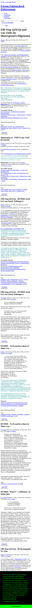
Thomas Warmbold (25, 50)
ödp (14, 126)
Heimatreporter (15, 279)
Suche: (2, 21)
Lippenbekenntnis (5, 284)
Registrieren (7, 15)
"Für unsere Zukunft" (6, 223)
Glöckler (24, 128)
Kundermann (14, 281)
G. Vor (13, 284)
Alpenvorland (4, 191)
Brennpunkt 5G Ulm (20, 559)
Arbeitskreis (20, 414)
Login (5, 13)
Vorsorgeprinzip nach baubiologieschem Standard (17, 153)
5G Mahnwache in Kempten (8, 149)
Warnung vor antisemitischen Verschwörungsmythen (15, 261)
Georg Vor (12, 213)
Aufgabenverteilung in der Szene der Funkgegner (14, 404)
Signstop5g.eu (20, 191)
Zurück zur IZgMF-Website (8, 2)
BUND (10, 126)
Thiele (8, 281)
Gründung (26, 414)
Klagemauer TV (5, 104)
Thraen (26, 279)
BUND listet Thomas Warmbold (9, 67)
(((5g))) (25, 284)
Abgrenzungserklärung (7, 282)
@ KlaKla (3, 145)
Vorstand (13, 414)
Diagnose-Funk (19, 126)
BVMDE (3, 52)
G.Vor (15, 416)
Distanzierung (4, 128)
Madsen (16, 282)
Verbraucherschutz (6, 414)
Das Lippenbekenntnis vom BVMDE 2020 (12, 228)
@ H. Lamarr (8, 353)
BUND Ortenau (20, 46)
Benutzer (6, 16)
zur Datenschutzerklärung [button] (11, 601)
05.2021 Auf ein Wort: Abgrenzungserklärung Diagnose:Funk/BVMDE (13, 269)
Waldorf (15, 128)
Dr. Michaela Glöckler (19, 102)
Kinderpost (4, 484)
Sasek (10, 128)
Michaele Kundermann (7, 216)
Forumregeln (7, 18)
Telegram (20, 281)
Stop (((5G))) (8, 165)
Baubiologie (4, 126)
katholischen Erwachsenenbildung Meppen (16, 78)
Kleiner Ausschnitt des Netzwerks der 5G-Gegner (14, 118)
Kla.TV (20, 128)
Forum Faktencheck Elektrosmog (12, 8)
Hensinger (3, 279)
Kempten (5, 189)
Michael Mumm (17, 70)
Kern (10, 189)
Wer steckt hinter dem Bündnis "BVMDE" (12, 405)
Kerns (23, 162)
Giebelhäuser (18, 284)
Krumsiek (19, 189)
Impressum (17, 566)
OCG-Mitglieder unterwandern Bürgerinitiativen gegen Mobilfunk (11, 266)
